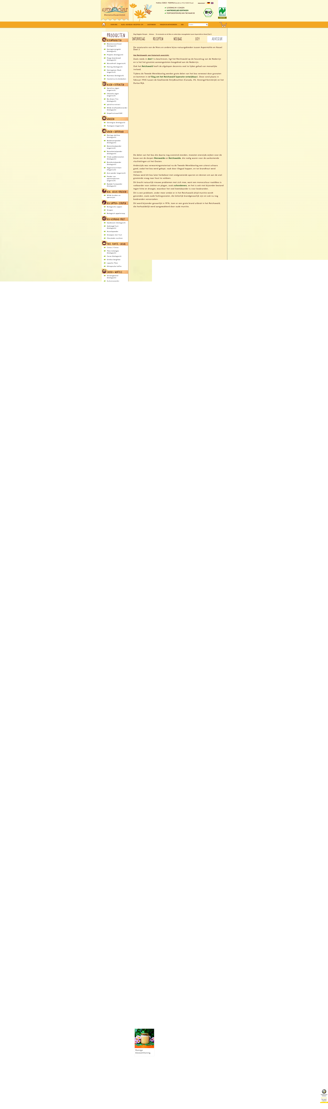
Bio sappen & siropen (116, 203)
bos (219, 289)
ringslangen (195, 423)
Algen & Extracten (115, 84)
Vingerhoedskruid (142, 909)
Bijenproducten (113, 40)
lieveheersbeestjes (185, 809)
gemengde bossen (200, 653)
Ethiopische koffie (114, 266)
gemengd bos (139, 295)
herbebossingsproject (164, 304)
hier (184, 353)
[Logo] (115, 11)
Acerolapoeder (112, 231)
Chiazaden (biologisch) (116, 302)
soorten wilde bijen (186, 799)
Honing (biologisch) (115, 67)
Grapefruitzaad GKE (114, 113)
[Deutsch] (208, 3)
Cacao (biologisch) (114, 256)
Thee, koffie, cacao (116, 244)
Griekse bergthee (114, 259)
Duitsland (198, 281)
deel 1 (150, 59)
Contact (151, 1084)
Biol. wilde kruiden (116, 191)
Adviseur (217, 39)
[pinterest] (124, 1086)
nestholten (178, 819)
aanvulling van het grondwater (151, 320)
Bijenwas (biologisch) (115, 75)
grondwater (139, 327)
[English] (212, 3)
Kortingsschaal (153, 1067)
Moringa (178, 1070)
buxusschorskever (183, 726)
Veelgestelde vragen (155, 1093)
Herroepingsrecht (154, 1090)
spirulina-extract (113, 104)
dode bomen (174, 782)
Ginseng (178, 1073)
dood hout (138, 639)
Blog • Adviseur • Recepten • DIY (132, 24)
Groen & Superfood (115, 131)
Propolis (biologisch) (115, 55)
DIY (197, 39)
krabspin (140, 977)
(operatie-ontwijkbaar (186, 77)
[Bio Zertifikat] (208, 13)
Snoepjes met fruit (114, 235)
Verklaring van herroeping (118, 1095)
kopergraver (204, 726)
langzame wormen (181, 461)
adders (193, 419)
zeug (167, 539)
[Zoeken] (207, 24)
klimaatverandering (142, 281)
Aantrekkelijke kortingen (177, 10)
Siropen (110, 210)
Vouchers (110, 318)
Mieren (136, 805)
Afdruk (151, 1087)
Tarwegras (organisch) (115, 126)
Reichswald (147, 66)
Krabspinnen (186, 987)
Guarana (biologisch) (115, 298)
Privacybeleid (153, 1081)
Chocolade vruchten (115, 238)
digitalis (203, 1001)
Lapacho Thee (112, 263)
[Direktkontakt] (210, 1076)
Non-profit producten (115, 314)
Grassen (110, 119)
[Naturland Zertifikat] (222, 12)
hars (141, 772)
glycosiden (138, 1005)
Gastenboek (151, 24)
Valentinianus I (165, 556)
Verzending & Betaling (155, 1070)
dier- (217, 408)
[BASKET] (223, 25)
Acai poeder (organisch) (116, 173)
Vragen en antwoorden (168, 24)
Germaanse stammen (179, 560)
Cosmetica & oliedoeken (116, 79)
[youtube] (118, 1086)
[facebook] (112, 1086)
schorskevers (180, 185)
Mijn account (201, 3)
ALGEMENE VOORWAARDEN (157, 1076)
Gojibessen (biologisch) (116, 223)
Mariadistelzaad (113, 305)
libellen (148, 415)
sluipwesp (153, 788)
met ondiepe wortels (175, 737)
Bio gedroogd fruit (115, 219)
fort (215, 556)
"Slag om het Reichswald (163, 77)
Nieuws (178, 39)
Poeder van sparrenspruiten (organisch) (113, 179)
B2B (182, 24)
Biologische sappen (114, 207)
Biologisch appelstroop (116, 213)
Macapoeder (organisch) (116, 295)
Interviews (138, 39)
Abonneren (131, 1081)
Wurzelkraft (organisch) (116, 63)
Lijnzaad (110, 292)
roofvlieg (137, 788)
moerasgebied (206, 404)
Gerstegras (179, 1067)
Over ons (114, 24)
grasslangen (180, 419)
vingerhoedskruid (171, 994)
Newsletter (152, 1073)
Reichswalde (175, 158)
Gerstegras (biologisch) (116, 122)
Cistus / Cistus (113, 247)
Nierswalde (159, 158)
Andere (110, 311)
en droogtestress (200, 740)
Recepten (158, 39)
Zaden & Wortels (114, 272)
